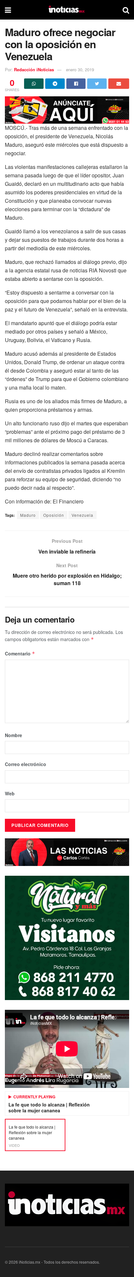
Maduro (28, 515)
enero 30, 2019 (80, 69)
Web (10, 793)
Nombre (13, 735)
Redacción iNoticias (34, 69)
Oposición (53, 515)
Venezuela (82, 515)
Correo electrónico (25, 764)
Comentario (20, 653)
